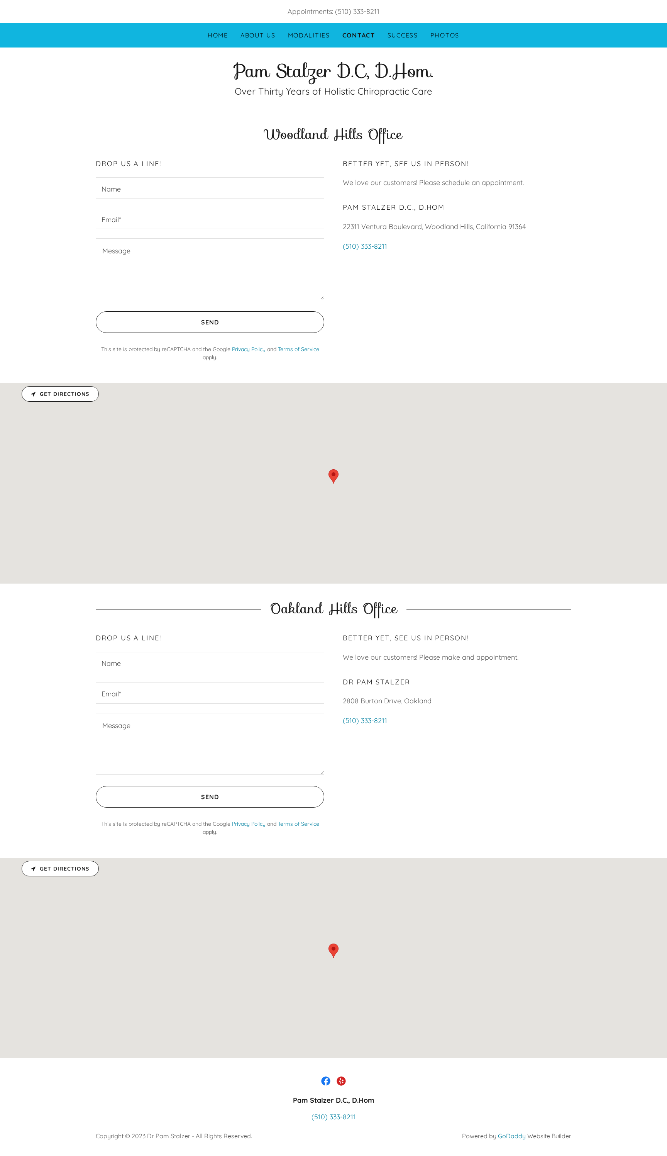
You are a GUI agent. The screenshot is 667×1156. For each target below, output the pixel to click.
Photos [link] (444, 35)
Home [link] (218, 35)
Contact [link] (358, 35)
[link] (333, 74)
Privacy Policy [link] (249, 349)
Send (210, 322)
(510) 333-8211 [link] (357, 11)
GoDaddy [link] (512, 1136)
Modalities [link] (309, 35)
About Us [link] (258, 35)
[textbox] (210, 188)
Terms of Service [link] (298, 349)
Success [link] (403, 35)
